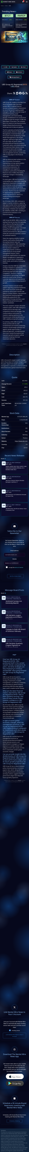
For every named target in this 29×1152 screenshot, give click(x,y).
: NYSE (8, 464)
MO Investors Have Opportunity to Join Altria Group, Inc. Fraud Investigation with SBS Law (21, 26)
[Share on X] (14, 94)
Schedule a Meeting (14, 1121)
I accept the (15, 567)
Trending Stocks (16, 1030)
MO (19, 19)
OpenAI (24, 344)
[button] (19, 1)
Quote (15, 67)
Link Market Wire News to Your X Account (14, 1035)
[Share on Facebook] (20, 94)
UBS (6, 67)
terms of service (19, 567)
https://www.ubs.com (21, 441)
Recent (2, 458)
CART (6, 19)
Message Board (15, 77)
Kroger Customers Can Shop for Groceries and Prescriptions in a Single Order (7, 27)
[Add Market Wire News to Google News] (23, 94)
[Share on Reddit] (17, 94)
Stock (6, 5)
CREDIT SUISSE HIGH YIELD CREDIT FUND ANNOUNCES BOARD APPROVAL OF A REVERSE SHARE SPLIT (16, 468)
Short (24, 67)
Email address (14, 550)
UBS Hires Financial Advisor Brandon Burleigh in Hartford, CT (15, 481)
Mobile (15, 559)
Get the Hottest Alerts (15, 576)
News (10, 72)
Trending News (8, 11)
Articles (20, 72)
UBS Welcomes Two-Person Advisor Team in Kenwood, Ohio (16, 509)
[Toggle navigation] (26, 1)
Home (2, 5)
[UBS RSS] (26, 94)
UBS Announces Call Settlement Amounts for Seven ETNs (16, 495)
